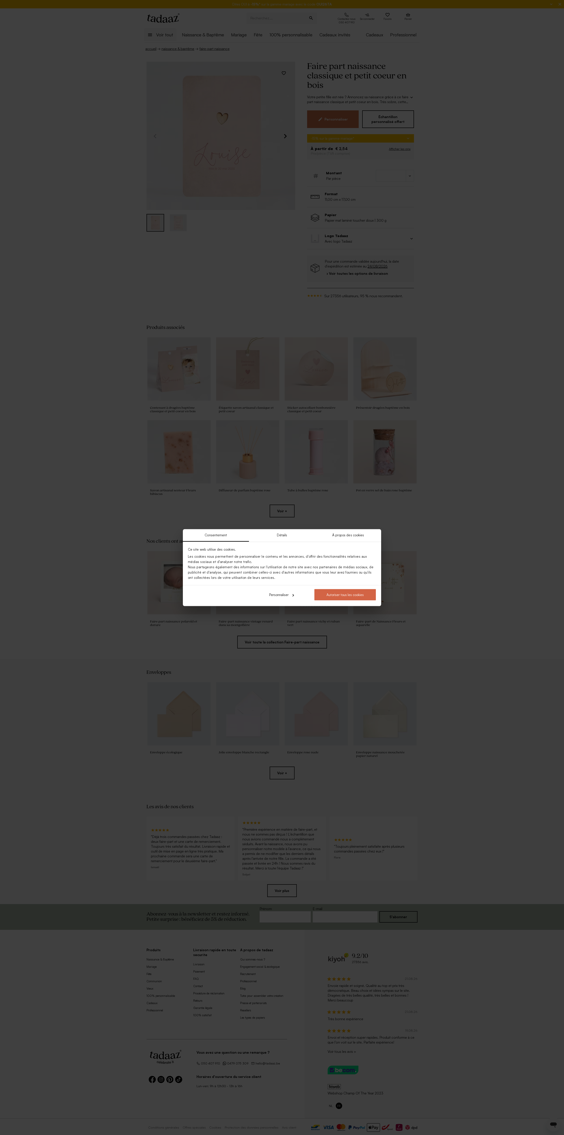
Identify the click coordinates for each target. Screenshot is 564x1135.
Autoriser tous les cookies (345, 595)
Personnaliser (279, 595)
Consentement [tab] (216, 535)
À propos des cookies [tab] (348, 535)
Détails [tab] (282, 535)
